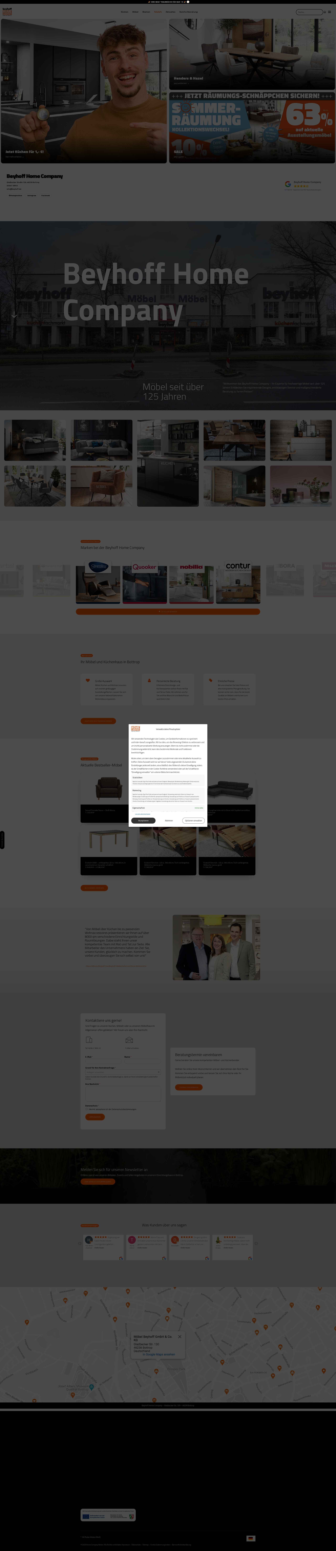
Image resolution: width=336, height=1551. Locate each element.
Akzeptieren (143, 820)
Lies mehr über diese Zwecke (142, 814)
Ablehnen (169, 820)
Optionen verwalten (193, 820)
